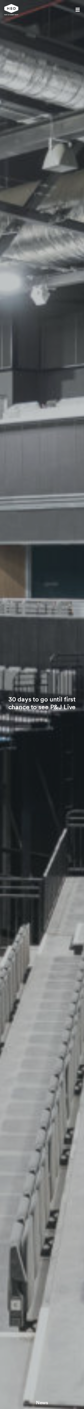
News (42, 1402)
